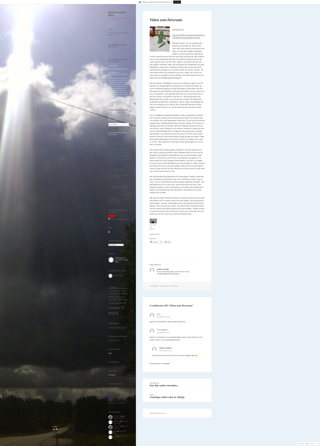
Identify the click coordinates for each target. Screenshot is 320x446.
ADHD (112, 288)
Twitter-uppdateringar (117, 336)
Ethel (115, 436)
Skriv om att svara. (114, 391)
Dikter (124, 291)
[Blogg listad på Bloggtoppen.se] (118, 219)
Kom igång (177, 2)
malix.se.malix (165, 286)
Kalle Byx (116, 421)
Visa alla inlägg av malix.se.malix (167, 274)
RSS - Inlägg (112, 198)
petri (115, 431)
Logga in (111, 151)
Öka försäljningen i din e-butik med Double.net (118, 176)
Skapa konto (112, 147)
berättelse (121, 288)
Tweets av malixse (114, 340)
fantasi (111, 294)
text (121, 303)
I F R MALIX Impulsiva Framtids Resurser (118, 34)
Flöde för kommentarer (115, 157)
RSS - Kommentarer (114, 201)
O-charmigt (112, 394)
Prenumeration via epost (118, 110)
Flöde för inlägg (113, 154)
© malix (175, 286)
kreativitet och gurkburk (116, 403)
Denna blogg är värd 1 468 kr (117, 327)
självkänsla (113, 299)
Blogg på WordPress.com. (158, 413)
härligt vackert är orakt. (116, 388)
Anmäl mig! (113, 130)
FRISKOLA (117, 294)
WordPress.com (113, 161)
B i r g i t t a (117, 416)
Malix (110, 30)
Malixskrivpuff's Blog (117, 14)
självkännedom (120, 297)
